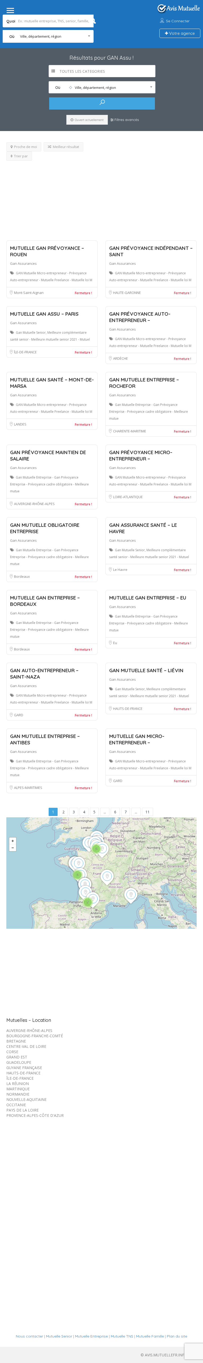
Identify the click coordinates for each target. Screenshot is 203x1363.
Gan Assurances (23, 263)
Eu (115, 642)
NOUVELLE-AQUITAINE (26, 1099)
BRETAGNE (16, 1041)
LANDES (20, 424)
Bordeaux (22, 576)
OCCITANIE (16, 1104)
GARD (18, 715)
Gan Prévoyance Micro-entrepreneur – (140, 455)
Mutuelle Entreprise (91, 1336)
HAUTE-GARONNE (127, 292)
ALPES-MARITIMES (28, 787)
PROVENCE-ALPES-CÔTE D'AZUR (35, 1115)
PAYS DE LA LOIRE (22, 1110)
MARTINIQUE (18, 1088)
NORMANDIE (17, 1094)
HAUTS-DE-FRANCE (127, 708)
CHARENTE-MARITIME (129, 431)
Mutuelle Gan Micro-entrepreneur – (136, 739)
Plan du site (177, 1336)
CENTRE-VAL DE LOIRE (26, 1046)
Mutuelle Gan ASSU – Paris (44, 314)
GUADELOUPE (18, 1062)
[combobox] (48, 36)
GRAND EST (16, 1057)
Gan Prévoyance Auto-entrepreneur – (139, 317)
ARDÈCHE (120, 358)
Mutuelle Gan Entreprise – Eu (147, 597)
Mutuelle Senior (59, 1336)
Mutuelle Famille (150, 1336)
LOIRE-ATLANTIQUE (128, 496)
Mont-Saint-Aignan (29, 292)
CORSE (12, 1051)
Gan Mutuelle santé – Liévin (146, 670)
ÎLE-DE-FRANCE (25, 352)
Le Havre (120, 569)
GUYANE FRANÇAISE (24, 1067)
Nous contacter (29, 1336)
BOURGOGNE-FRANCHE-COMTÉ (34, 1035)
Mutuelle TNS (122, 1336)
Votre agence (181, 33)
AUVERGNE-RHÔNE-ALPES (34, 503)
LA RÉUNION (17, 1083)
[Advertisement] (101, 198)
